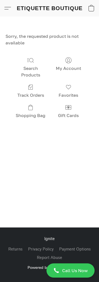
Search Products (30, 71)
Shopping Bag (30, 115)
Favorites (68, 95)
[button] (49, 270)
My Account (68, 68)
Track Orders (30, 95)
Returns (15, 249)
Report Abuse (49, 257)
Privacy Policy (41, 249)
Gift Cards (68, 115)
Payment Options (75, 249)
